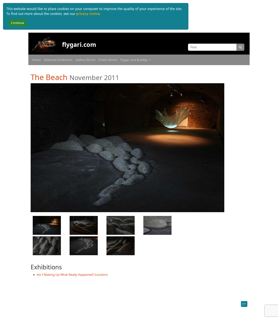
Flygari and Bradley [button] (134, 60)
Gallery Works (85, 60)
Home (36, 60)
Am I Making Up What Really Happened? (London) (72, 275)
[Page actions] (244, 304)
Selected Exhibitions (58, 60)
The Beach (49, 77)
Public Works (108, 60)
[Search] (240, 47)
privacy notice (88, 13)
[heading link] (123, 77)
